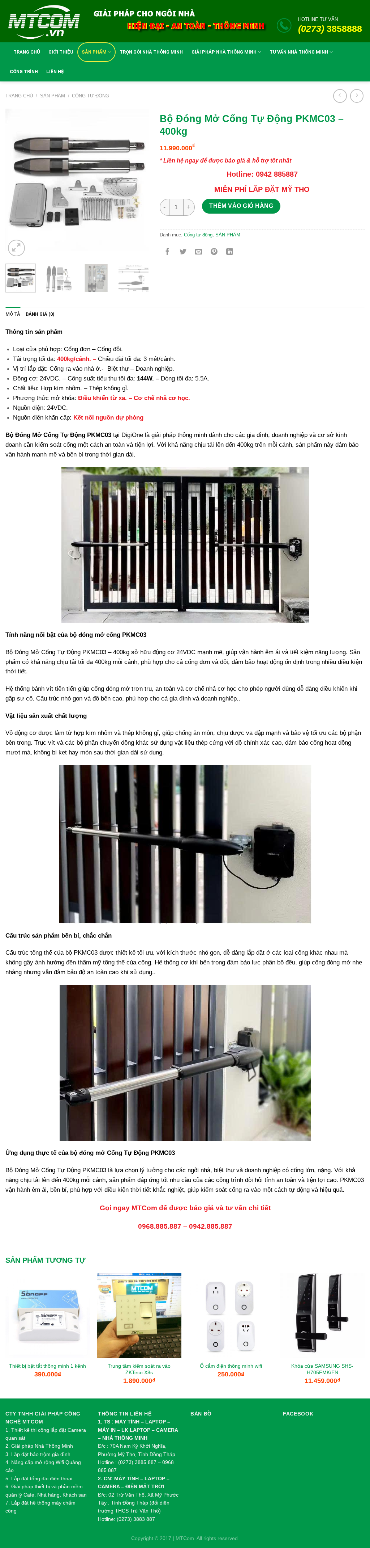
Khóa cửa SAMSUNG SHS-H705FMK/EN (322, 1369)
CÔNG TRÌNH (24, 71)
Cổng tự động (90, 95)
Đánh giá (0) (40, 314)
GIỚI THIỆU (60, 52)
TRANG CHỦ (26, 52)
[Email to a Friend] (199, 252)
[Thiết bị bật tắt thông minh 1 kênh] (47, 1315)
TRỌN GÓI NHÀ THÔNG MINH (151, 52)
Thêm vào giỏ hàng (241, 206)
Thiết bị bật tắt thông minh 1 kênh (47, 1366)
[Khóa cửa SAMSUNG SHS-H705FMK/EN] (322, 1315)
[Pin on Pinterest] (214, 252)
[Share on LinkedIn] (230, 252)
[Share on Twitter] (183, 252)
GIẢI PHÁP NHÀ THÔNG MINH (224, 52)
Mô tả (12, 314)
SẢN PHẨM (94, 52)
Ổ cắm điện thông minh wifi (231, 1366)
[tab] (12, 314)
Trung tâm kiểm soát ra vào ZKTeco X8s (139, 1369)
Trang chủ (19, 95)
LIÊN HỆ (55, 71)
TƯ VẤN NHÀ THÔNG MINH (299, 52)
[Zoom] (16, 248)
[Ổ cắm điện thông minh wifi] (231, 1315)
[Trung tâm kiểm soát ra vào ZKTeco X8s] (139, 1315)
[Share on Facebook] (167, 252)
